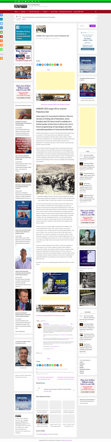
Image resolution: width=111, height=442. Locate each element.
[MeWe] (40, 64)
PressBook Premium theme (66, 440)
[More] (61, 64)
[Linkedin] (47, 64)
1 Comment (57, 38)
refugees (66, 369)
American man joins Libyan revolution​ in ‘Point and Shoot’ (57, 389)
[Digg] (57, 64)
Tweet (48, 69)
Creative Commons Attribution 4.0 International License (21, 421)
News (53, 369)
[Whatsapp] (52, 64)
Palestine (65, 372)
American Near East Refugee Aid (45, 372)
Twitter (52, 348)
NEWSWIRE (88, 312)
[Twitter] (45, 64)
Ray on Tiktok (54, 11)
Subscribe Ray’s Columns (65, 11)
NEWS (87, 151)
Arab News (64, 338)
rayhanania (49, 38)
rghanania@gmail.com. (55, 346)
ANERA (54, 372)
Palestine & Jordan (59, 369)
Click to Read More (20, 331)
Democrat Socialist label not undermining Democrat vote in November (38, 17)
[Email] (50, 64)
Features (23, 11)
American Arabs (47, 391)
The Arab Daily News (34, 5)
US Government (44, 373)
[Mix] (1, 44)
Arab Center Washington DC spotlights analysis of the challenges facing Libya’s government (86, 187)
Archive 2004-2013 (78, 11)
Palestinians (70, 372)
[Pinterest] (1, 36)
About (16, 11)
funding (58, 372)
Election (24, 19)
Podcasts (45, 11)
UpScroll (82, 371)
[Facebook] (37, 64)
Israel (44, 369)
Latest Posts (43, 320)
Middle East (48, 369)
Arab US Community (34, 11)
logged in (45, 434)
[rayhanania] (39, 328)
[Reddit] (55, 64)
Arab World (40, 369)
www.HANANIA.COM (63, 334)
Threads (82, 373)
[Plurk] (42, 64)
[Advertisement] (55, 50)
